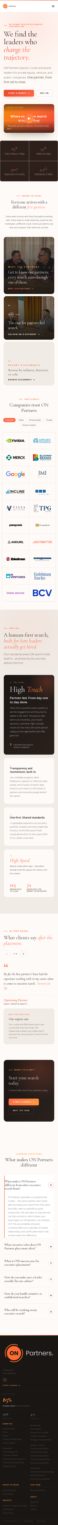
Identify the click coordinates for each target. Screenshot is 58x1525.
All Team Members (37, 1490)
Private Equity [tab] (35, 420)
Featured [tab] (9, 420)
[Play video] (29, 118)
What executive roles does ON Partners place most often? (22, 1246)
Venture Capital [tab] (29, 425)
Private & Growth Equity (12, 1439)
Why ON (44, 93)
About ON (34, 1502)
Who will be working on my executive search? (20, 1311)
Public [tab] (21, 420)
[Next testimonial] (23, 954)
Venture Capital (9, 1443)
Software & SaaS (9, 1466)
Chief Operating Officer (39, 1463)
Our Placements (9, 1490)
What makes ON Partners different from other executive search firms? (23, 1185)
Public (5, 1432)
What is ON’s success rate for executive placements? (21, 1262)
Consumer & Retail (10, 1455)
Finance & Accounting (39, 1432)
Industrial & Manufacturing (13, 1462)
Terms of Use (41, 1521)
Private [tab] (49, 420)
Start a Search (17, 93)
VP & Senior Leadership (40, 1479)
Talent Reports (8, 1509)
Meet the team (21, 1110)
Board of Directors (37, 1475)
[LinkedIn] (5, 1380)
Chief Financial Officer (39, 1452)
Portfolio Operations (38, 1436)
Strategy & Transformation (40, 1439)
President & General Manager (42, 1471)
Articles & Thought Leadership (15, 1505)
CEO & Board (35, 1429)
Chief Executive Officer (39, 1448)
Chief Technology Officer (40, 1459)
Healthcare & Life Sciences (14, 1459)
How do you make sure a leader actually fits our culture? (23, 1279)
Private (5, 1435)
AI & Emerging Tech (10, 1452)
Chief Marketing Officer (39, 1455)
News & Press (8, 1513)
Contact (33, 1509)
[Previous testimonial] (7, 954)
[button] (29, 118)
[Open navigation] (53, 6)
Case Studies (8, 1494)
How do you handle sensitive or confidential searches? (23, 1295)
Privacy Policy (28, 1521)
